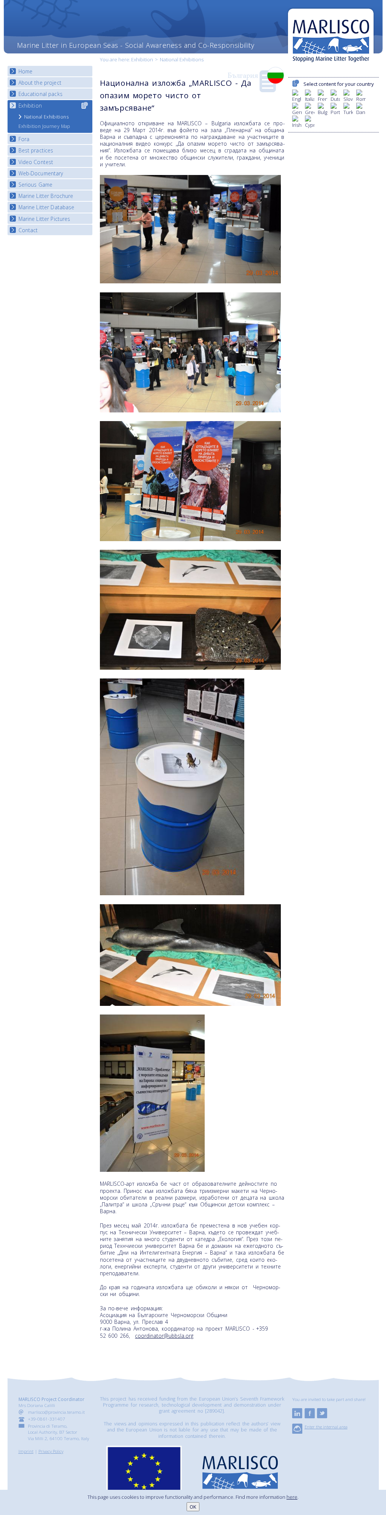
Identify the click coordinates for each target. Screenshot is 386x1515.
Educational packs (40, 93)
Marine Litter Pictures (44, 218)
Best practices (36, 150)
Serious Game (35, 184)
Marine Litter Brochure (46, 195)
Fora (24, 139)
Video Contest (36, 162)
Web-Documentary (40, 173)
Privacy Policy (50, 1451)
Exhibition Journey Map (44, 126)
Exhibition (142, 59)
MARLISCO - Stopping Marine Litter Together (330, 36)
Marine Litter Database (46, 207)
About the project (39, 82)
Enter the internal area (326, 1427)
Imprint (26, 1451)
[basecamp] (297, 1432)
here (291, 1497)
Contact (28, 230)
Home (25, 71)
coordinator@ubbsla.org (164, 1335)
